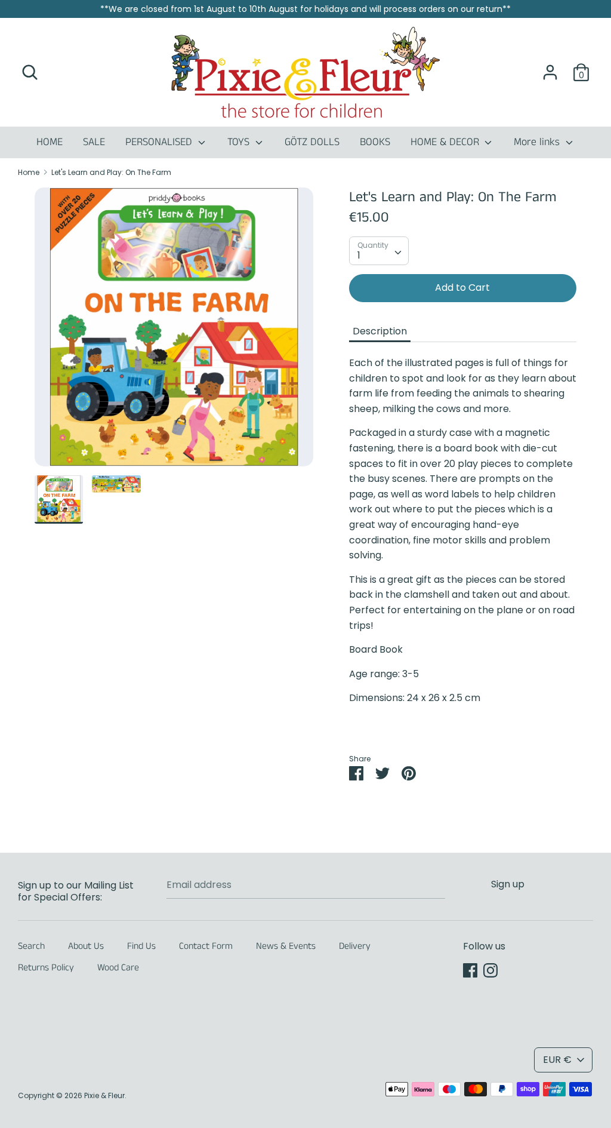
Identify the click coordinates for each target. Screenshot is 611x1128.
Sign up (507, 884)
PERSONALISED (160, 142)
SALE (94, 142)
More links (538, 142)
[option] (174, 331)
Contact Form (206, 946)
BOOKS (375, 142)
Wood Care (118, 968)
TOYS (239, 142)
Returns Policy (46, 968)
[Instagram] (490, 970)
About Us (86, 946)
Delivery (355, 946)
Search (31, 946)
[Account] (550, 68)
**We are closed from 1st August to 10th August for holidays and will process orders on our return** (305, 9)
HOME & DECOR (446, 142)
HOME (49, 142)
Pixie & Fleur (104, 1095)
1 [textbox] (358, 255)
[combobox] (379, 250)
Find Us (141, 946)
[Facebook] (470, 970)
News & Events (286, 946)
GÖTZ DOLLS (312, 142)
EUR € (557, 1059)
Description (380, 331)
